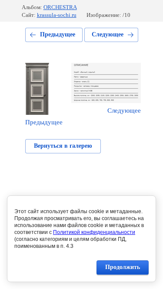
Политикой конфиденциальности (94, 232)
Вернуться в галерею (63, 146)
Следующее (107, 34)
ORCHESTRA (60, 7)
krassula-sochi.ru (57, 15)
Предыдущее (57, 34)
